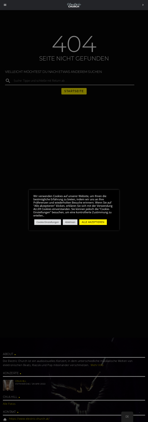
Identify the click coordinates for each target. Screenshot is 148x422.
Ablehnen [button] (70, 222)
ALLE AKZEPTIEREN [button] (93, 222)
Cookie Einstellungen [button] (47, 222)
